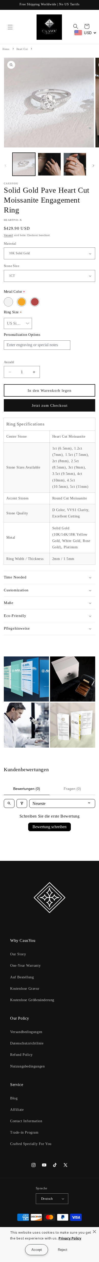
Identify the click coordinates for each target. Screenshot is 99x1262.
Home (6, 49)
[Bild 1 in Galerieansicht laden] (23, 164)
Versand (8, 235)
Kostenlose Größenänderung (32, 1000)
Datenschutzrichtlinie (27, 1043)
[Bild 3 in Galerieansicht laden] (74, 164)
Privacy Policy (70, 1238)
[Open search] (9, 803)
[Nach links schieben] (5, 165)
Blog (14, 1098)
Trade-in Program (24, 1132)
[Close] (94, 1231)
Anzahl (9, 362)
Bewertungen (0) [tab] (26, 789)
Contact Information (26, 1121)
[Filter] (21, 803)
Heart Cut (22, 49)
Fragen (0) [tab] (72, 789)
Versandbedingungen (26, 1032)
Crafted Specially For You (31, 1144)
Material (10, 243)
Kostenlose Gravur (24, 989)
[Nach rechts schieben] (93, 165)
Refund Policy (21, 1055)
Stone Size (11, 266)
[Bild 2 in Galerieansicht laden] (49, 164)
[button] (10, 27)
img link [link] (11, 660)
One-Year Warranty (25, 965)
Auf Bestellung (22, 977)
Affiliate (17, 1110)
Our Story (18, 954)
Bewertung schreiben (49, 827)
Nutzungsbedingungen (27, 1066)
